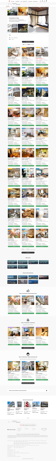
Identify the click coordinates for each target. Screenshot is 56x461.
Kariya (14, 449)
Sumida (26, 442)
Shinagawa (30, 442)
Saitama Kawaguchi (18, 445)
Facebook (42, 429)
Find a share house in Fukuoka (10, 455)
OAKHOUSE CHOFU (11, 305)
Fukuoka (30, 282)
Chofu (41, 443)
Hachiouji (28, 443)
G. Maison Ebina (34, 408)
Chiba (30, 277)
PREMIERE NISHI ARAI (39, 198)
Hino (47, 443)
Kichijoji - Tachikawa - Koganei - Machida (11, 267)
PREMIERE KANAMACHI (39, 158)
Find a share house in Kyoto (10, 450)
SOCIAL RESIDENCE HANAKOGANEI (13, 117)
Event (21, 1)
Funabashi (17, 446)
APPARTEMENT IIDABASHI (26, 305)
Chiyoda (14, 442)
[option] (14, 52)
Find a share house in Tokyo (10, 440)
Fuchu (37, 443)
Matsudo (22, 446)
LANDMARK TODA (24, 57)
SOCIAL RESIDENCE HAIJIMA (12, 198)
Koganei (45, 443)
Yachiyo (24, 446)
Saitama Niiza (23, 445)
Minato (18, 442)
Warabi (36, 445)
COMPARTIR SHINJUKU (11, 97)
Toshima (44, 442)
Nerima (18, 443)
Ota (33, 442)
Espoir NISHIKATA (38, 305)
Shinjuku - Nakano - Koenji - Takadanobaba (23, 262)
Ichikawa (14, 446)
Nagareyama (20, 446)
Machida (43, 443)
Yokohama (15, 447)
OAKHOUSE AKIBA (38, 117)
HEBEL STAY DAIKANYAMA (12, 57)
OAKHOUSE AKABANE (11, 77)
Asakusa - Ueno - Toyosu (43, 262)
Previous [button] (8, 52)
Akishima (39, 443)
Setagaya (35, 442)
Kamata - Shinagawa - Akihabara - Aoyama (22, 267)
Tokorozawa (26, 445)
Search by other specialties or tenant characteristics (17, 390)
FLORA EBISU (24, 371)
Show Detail (14, 105)
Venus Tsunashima (38, 57)
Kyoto (41, 277)
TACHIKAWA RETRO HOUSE (26, 218)
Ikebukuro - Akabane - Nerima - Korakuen (11, 262)
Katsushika (23, 443)
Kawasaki (17, 447)
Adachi (20, 443)
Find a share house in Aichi (10, 449)
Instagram (45, 429)
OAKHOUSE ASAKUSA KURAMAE (13, 158)
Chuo (16, 442)
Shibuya (38, 442)
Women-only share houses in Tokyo (28, 383)
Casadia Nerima (38, 97)
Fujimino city (34, 445)
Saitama (20, 277)
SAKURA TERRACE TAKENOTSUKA (41, 77)
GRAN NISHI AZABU (25, 97)
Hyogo (9, 282)
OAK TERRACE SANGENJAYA (26, 117)
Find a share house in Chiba (10, 446)
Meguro (32, 442)
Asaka (38, 445)
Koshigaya (29, 445)
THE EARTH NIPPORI (25, 198)
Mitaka (35, 443)
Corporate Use (30, 1)
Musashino (33, 443)
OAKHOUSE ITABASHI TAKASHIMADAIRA (14, 218)
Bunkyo (22, 442)
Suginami (42, 442)
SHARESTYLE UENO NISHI (26, 158)
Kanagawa (9, 277)
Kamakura (23, 447)
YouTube (44, 430)
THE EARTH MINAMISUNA (40, 178)
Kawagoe (31, 445)
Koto (27, 442)
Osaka (20, 282)
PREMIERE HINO (38, 218)
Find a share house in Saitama (10, 445)
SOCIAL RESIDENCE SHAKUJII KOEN (13, 178)
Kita (46, 442)
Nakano (40, 442)
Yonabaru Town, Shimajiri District (17, 456)
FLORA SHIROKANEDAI (25, 178)
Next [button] (19, 52)
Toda (20, 445)
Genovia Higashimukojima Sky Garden (10, 409)
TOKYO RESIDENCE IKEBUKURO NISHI (27, 77)
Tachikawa (30, 443)
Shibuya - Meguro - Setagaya (32, 262)
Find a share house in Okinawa (10, 456)
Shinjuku (20, 442)
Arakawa (14, 443)
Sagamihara (20, 447)
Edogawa (25, 443)
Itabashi (17, 443)
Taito (24, 442)
